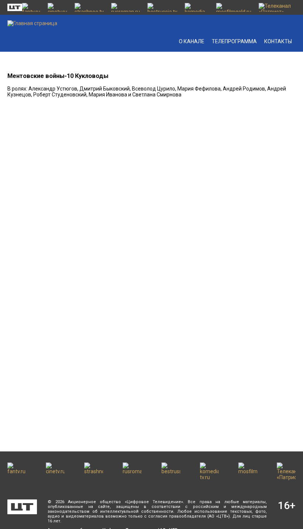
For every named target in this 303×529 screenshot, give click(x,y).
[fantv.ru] (31, 7)
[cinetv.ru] (57, 7)
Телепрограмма (234, 41)
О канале (191, 41)
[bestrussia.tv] (162, 7)
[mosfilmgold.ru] (233, 7)
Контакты (278, 41)
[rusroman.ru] (125, 7)
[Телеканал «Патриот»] (277, 7)
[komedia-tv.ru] (197, 7)
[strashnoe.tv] (89, 7)
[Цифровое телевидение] (22, 506)
